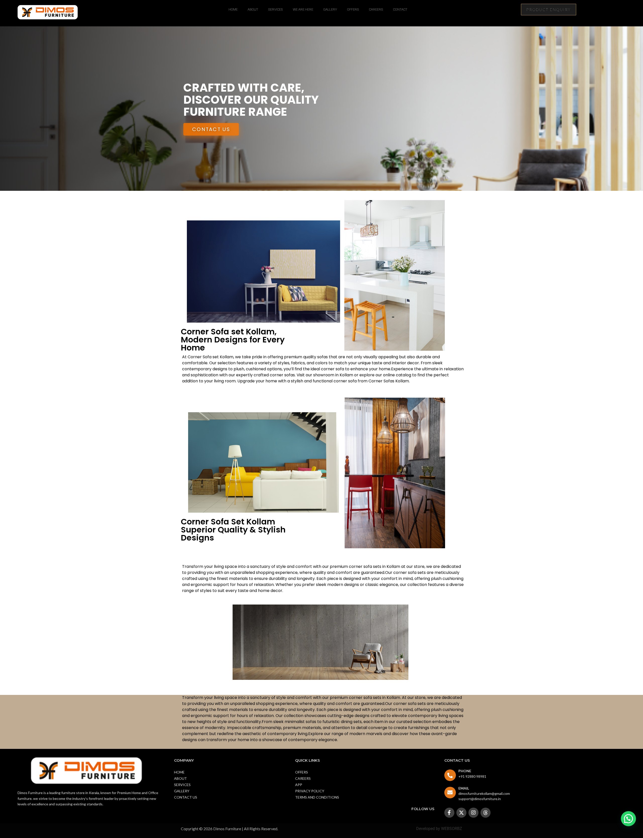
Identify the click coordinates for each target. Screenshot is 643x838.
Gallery (330, 9)
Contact (400, 9)
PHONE (464, 771)
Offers (353, 9)
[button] (628, 818)
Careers (376, 9)
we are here (303, 9)
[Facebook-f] (449, 813)
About (253, 9)
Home (233, 9)
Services (275, 9)
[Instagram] (473, 813)
